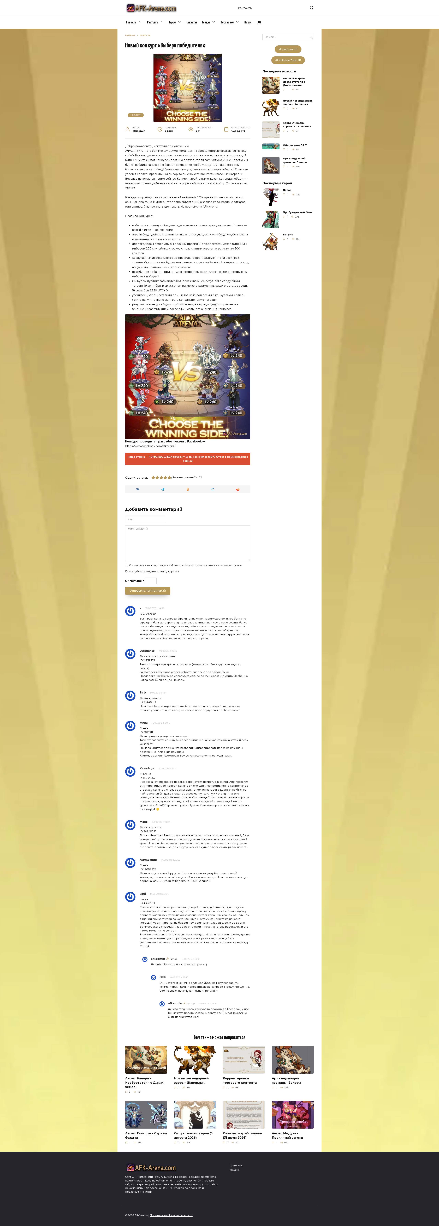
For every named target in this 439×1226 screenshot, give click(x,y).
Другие (235, 1170)
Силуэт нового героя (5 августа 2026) (193, 1135)
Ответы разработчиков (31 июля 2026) (242, 1135)
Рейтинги (152, 22)
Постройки (227, 22)
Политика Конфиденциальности (171, 1215)
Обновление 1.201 (295, 145)
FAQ (259, 22)
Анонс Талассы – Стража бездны (146, 1135)
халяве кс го (211, 202)
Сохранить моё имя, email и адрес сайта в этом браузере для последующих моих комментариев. (185, 565)
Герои (172, 22)
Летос (287, 190)
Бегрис (288, 234)
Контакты (245, 8)
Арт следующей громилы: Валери (295, 160)
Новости (131, 22)
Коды (247, 22)
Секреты (191, 22)
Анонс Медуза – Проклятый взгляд (287, 1135)
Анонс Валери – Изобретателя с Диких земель (294, 82)
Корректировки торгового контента (297, 124)
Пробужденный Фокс (298, 212)
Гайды (206, 22)
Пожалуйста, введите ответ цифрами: (152, 571)
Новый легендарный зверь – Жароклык (297, 102)
